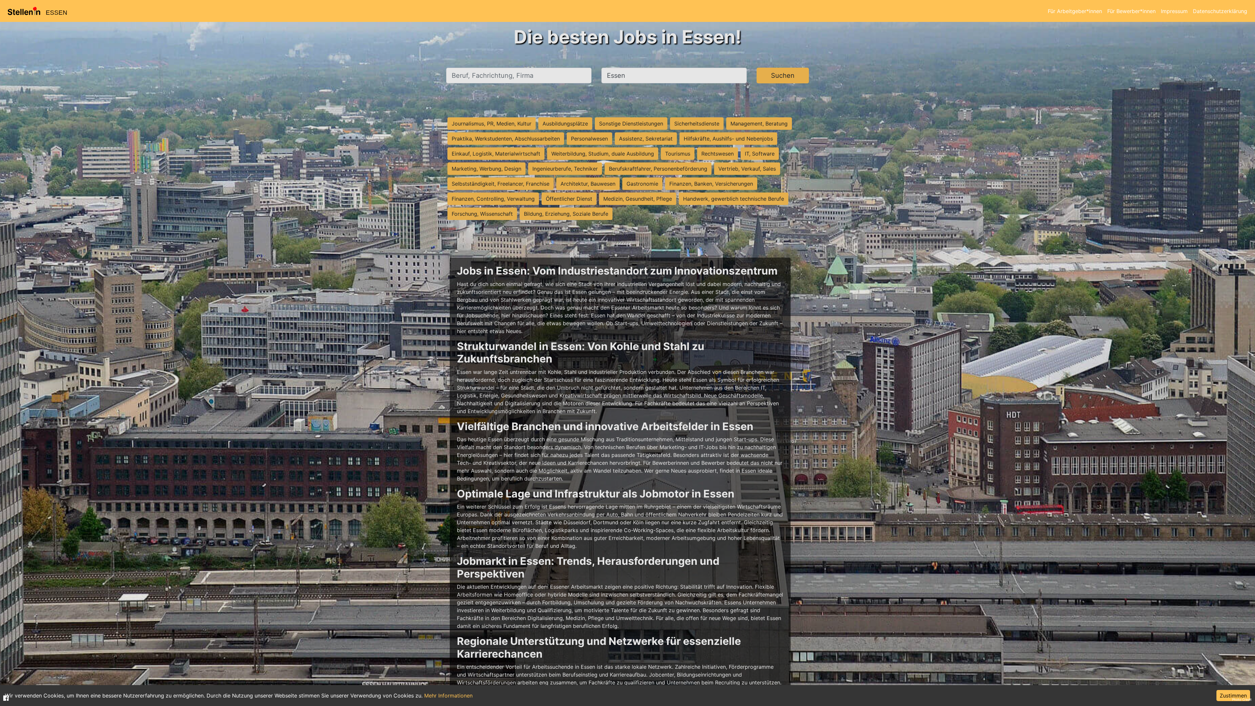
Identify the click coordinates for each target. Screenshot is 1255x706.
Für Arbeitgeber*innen (1075, 11)
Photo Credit (1242, 699)
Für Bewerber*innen (1131, 11)
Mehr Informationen (448, 695)
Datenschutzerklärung (1220, 11)
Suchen (783, 75)
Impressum (1174, 11)
